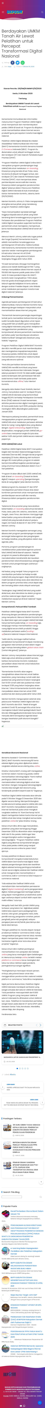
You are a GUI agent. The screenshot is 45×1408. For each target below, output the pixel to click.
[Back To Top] (40, 1403)
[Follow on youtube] (21, 1406)
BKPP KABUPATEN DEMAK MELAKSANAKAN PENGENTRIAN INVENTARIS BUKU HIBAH (24, 1266)
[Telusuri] (42, 12)
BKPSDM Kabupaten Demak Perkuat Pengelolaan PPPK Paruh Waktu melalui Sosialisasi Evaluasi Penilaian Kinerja (26, 1147)
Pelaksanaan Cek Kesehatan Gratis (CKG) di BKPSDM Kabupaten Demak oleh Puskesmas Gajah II (26, 1320)
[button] (13, 63)
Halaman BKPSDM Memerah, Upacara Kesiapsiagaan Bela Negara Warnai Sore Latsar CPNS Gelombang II (27, 1349)
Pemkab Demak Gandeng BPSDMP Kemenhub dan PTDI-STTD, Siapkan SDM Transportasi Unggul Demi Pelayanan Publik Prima (25, 1167)
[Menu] (3, 3)
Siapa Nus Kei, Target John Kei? (24, 1295)
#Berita (13, 1074)
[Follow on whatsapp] (24, 1406)
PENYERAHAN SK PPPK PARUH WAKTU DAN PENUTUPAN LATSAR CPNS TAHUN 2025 (27, 1334)
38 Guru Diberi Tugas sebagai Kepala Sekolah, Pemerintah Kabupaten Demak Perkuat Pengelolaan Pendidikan (26, 1128)
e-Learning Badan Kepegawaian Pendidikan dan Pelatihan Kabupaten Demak (26, 1251)
